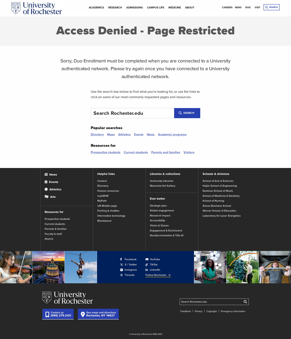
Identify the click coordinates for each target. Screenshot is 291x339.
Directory (97, 134)
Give (248, 7)
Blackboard (104, 221)
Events (138, 134)
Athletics (124, 134)
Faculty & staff (53, 234)
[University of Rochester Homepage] (36, 8)
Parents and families (165, 152)
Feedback (185, 311)
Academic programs (172, 134)
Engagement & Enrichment (166, 230)
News (238, 7)
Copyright (211, 311)
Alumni (49, 239)
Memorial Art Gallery (162, 186)
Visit (257, 7)
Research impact (160, 215)
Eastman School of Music (218, 191)
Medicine (174, 7)
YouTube (155, 259)
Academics (96, 7)
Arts (52, 197)
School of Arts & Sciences (218, 181)
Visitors (189, 152)
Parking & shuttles (108, 211)
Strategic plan (158, 206)
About (189, 7)
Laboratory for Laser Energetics (222, 216)
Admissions (134, 7)
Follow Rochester (156, 275)
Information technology (111, 216)
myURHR (102, 196)
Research (115, 7)
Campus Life (155, 7)
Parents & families (56, 229)
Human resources (108, 191)
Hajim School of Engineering (220, 186)
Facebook (131, 259)
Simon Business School (217, 206)
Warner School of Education (219, 211)
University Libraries (161, 181)
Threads (130, 275)
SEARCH (273, 7)
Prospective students (105, 152)
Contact (102, 181)
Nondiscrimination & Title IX (167, 235)
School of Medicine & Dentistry (221, 196)
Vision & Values (159, 225)
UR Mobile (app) (107, 206)
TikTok (154, 264)
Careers (227, 7)
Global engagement (162, 210)
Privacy (198, 311)
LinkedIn (155, 269)
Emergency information (233, 311)
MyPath (102, 201)
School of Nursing (213, 201)
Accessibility (157, 220)
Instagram (131, 269)
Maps (111, 134)
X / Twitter (131, 264)
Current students (136, 152)
